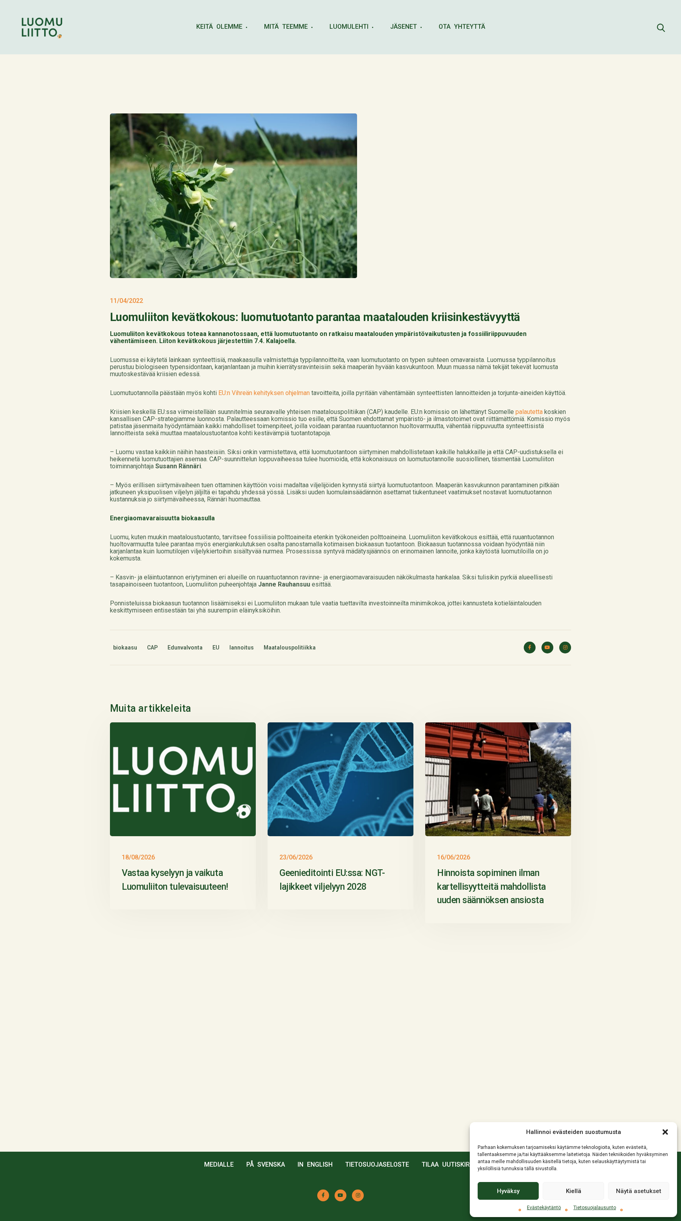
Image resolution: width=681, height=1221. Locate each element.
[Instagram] (565, 647)
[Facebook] (530, 647)
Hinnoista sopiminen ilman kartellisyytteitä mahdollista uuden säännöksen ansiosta (491, 887)
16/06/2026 (453, 857)
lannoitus (241, 647)
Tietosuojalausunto (594, 1207)
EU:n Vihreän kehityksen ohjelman (264, 393)
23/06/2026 (296, 857)
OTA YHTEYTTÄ (462, 26)
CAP (152, 647)
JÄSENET (403, 26)
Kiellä (573, 1191)
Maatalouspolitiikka (290, 647)
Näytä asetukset (638, 1191)
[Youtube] (547, 647)
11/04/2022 (126, 300)
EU (216, 647)
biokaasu (125, 647)
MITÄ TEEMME (286, 26)
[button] (665, 1132)
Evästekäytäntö (544, 1207)
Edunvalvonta (185, 647)
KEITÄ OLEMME (219, 26)
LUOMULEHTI (348, 26)
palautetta (529, 412)
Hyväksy (508, 1191)
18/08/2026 (138, 857)
